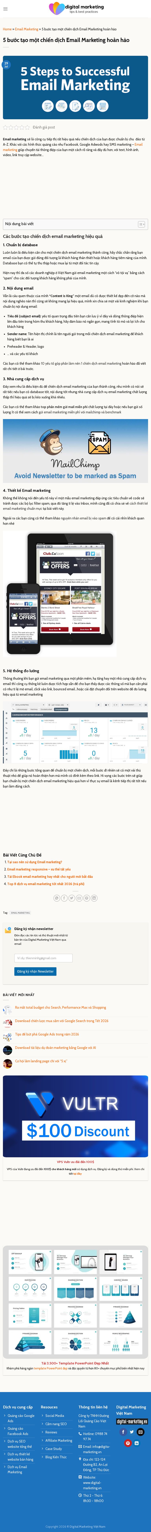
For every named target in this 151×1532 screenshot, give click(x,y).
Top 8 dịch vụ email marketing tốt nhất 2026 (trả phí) (45, 884)
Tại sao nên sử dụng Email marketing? (34, 862)
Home (7, 29)
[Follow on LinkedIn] (137, 1443)
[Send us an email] (141, 1432)
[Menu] (5, 9)
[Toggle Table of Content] (139, 224)
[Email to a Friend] (79, 898)
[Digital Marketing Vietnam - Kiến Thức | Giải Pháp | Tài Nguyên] (75, 9)
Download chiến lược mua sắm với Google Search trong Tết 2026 (61, 1021)
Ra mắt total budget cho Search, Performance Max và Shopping (60, 1007)
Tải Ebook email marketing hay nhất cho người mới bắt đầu (50, 877)
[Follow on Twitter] (132, 1432)
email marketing (20, 912)
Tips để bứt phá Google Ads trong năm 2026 (47, 1034)
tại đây (77, 1173)
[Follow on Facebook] (123, 1432)
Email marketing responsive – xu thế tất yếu (39, 869)
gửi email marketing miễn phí (59, 412)
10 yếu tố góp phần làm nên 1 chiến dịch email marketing (81, 363)
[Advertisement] (75, 189)
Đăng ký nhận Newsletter (35, 971)
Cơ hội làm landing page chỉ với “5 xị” (41, 1061)
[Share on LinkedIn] (94, 898)
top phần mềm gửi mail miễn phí (64, 407)
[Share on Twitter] (71, 898)
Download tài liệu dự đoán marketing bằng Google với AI (55, 1048)
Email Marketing (26, 29)
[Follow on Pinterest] (128, 1443)
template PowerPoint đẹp (51, 1368)
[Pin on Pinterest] (86, 898)
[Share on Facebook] (64, 898)
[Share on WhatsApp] (56, 898)
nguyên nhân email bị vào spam (83, 518)
